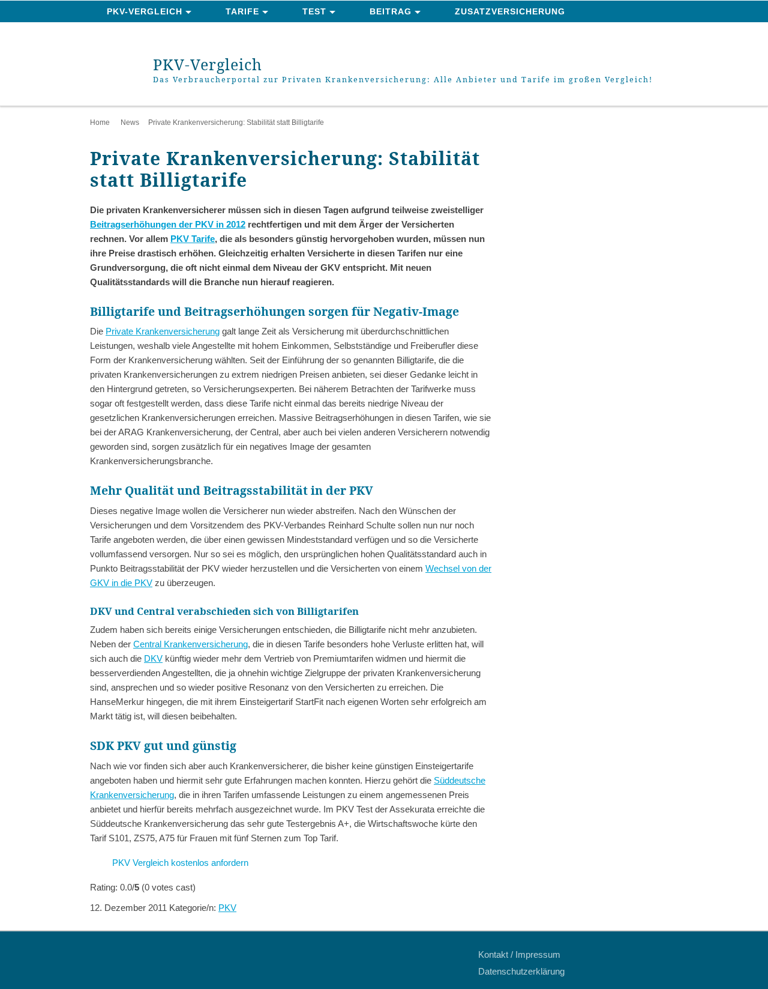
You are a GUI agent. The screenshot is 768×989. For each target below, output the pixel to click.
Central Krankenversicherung (190, 644)
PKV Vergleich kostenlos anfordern (180, 862)
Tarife (242, 11)
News (130, 122)
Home (100, 122)
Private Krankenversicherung (163, 331)
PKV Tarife (192, 239)
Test (314, 11)
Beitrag (391, 11)
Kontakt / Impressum (519, 954)
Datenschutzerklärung (521, 971)
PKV (227, 908)
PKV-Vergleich (144, 11)
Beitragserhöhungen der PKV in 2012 (167, 224)
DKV (153, 658)
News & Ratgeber (152, 33)
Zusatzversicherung (510, 11)
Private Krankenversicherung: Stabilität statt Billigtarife (236, 122)
